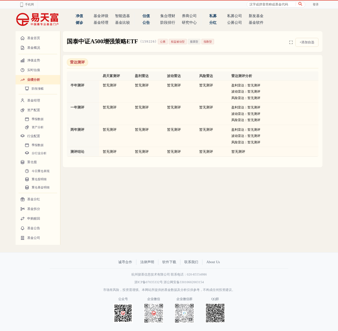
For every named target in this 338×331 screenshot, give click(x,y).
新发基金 (256, 16)
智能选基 (122, 16)
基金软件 (256, 23)
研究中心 (189, 23)
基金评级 (101, 16)
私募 (213, 16)
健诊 (79, 23)
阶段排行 (167, 23)
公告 (146, 23)
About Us (213, 262)
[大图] (291, 42)
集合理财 (167, 16)
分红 (213, 23)
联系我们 (191, 262)
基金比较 (122, 23)
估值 (146, 16)
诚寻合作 (125, 262)
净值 (79, 16)
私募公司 (234, 16)
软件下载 (169, 262)
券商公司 (189, 16)
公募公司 (234, 23)
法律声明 (147, 262)
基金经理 (101, 23)
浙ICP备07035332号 (148, 282)
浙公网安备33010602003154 (184, 282)
